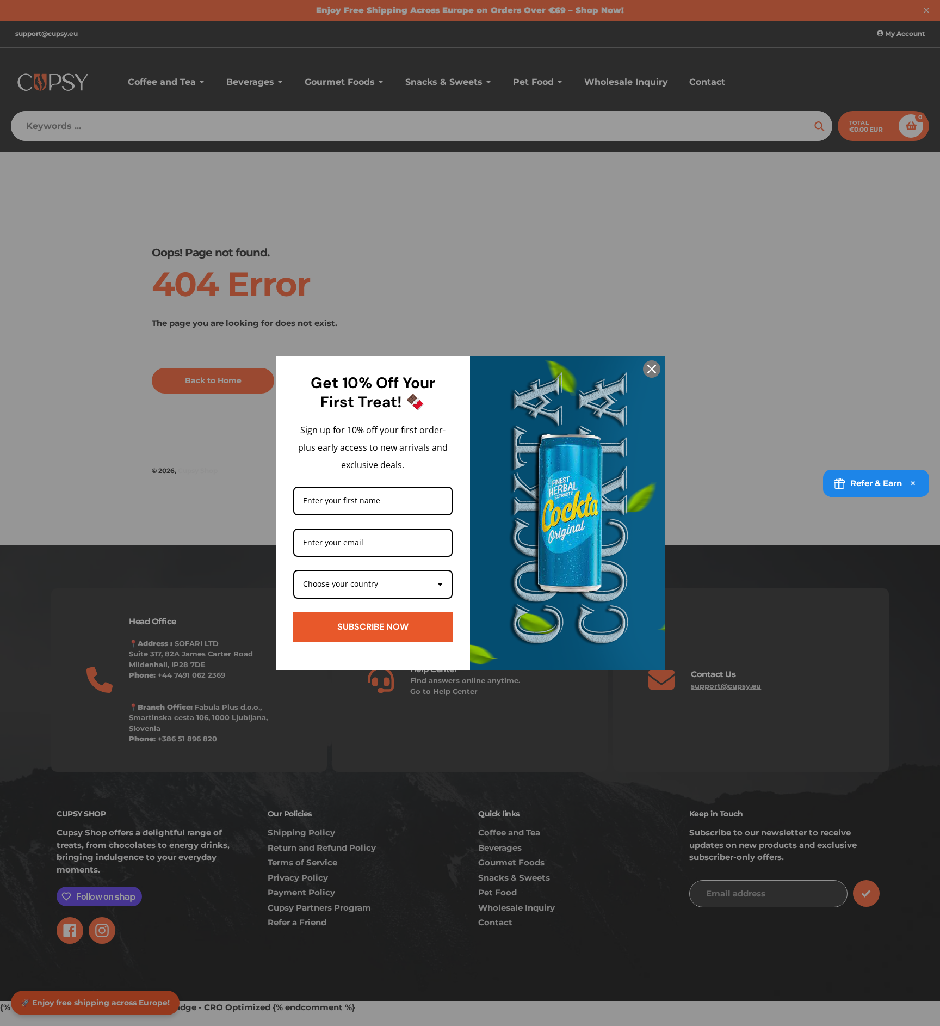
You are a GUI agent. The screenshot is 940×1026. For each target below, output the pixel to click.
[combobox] (373, 584)
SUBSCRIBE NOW (373, 626)
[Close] (652, 369)
